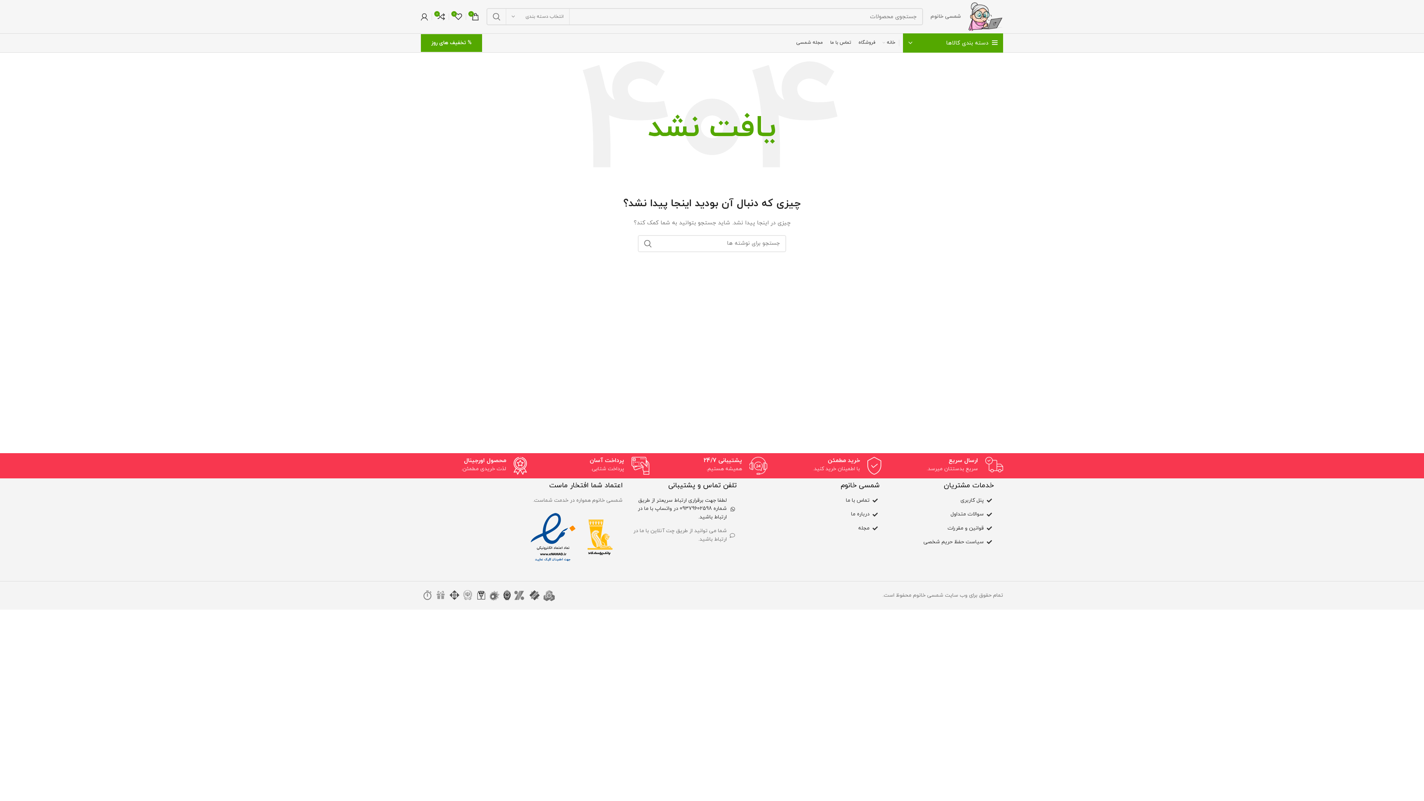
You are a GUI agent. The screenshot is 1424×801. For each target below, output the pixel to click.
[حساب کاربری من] (424, 16)
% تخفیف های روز (451, 42)
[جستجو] (496, 16)
